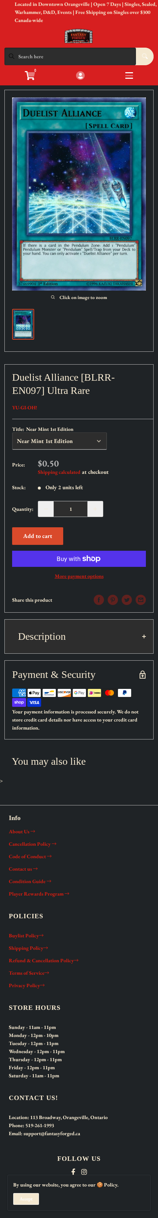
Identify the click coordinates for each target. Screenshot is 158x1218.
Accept (26, 1199)
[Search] (145, 56)
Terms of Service (26, 973)
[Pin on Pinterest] (113, 600)
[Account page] (80, 76)
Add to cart (37, 536)
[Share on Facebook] (99, 600)
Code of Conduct (28, 856)
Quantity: (22, 509)
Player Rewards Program (37, 893)
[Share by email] (141, 600)
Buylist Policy (24, 935)
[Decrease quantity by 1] (46, 509)
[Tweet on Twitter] (127, 600)
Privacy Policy (24, 985)
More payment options (79, 576)
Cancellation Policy (30, 844)
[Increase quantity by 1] (95, 509)
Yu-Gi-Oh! (24, 407)
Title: (42, 429)
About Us (19, 831)
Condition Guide (28, 881)
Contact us (21, 868)
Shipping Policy (26, 948)
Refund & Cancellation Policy (41, 960)
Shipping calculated (59, 472)
